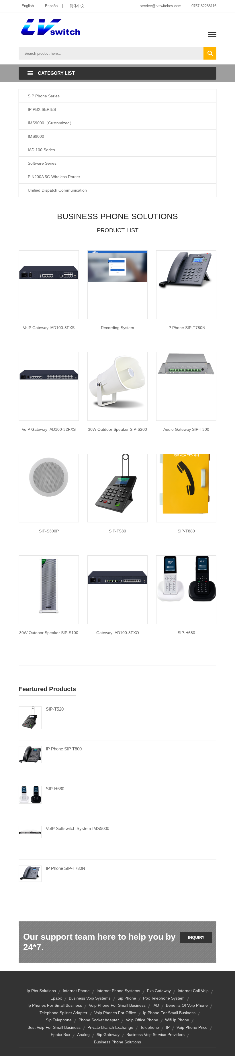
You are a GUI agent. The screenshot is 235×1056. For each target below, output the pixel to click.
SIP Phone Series (44, 96)
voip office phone (142, 1020)
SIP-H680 (186, 632)
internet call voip (193, 990)
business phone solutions (117, 1042)
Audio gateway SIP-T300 (186, 429)
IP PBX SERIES (42, 109)
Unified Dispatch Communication (57, 190)
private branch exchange (110, 1027)
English (27, 6)
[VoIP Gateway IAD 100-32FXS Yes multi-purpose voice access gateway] (49, 374)
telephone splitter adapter (63, 1012)
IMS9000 (36, 136)
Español (51, 6)
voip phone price (192, 1027)
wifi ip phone (177, 1020)
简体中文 (77, 6)
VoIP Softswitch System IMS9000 (77, 828)
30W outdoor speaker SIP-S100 (48, 632)
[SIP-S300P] (49, 476)
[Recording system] (117, 266)
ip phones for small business (55, 1005)
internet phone (76, 990)
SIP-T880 (186, 531)
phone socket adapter (99, 1020)
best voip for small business (54, 1027)
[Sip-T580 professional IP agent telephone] (117, 483)
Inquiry (196, 937)
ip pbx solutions (41, 990)
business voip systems (90, 998)
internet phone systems (118, 990)
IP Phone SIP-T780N (186, 327)
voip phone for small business (117, 1005)
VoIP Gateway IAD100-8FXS (49, 327)
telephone (149, 1027)
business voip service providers (155, 1034)
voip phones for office (115, 1012)
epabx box (60, 1034)
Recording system (117, 327)
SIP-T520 (55, 709)
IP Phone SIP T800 (64, 748)
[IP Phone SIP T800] (30, 754)
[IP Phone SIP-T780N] (30, 873)
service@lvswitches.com (160, 6)
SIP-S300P (49, 531)
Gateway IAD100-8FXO (117, 632)
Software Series (42, 163)
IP (168, 1027)
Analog (83, 1034)
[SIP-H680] (186, 578)
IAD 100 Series (41, 150)
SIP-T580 (117, 531)
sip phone (126, 998)
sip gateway (108, 1034)
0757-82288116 (203, 6)
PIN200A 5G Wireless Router (54, 176)
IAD (155, 1005)
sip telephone (59, 1020)
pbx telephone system (164, 998)
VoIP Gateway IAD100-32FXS (49, 429)
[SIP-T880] (186, 483)
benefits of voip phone (187, 1005)
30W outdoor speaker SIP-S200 (117, 429)
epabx (56, 998)
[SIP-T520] (30, 717)
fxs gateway (159, 990)
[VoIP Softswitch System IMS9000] (30, 831)
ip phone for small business (169, 1012)
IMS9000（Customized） (51, 123)
